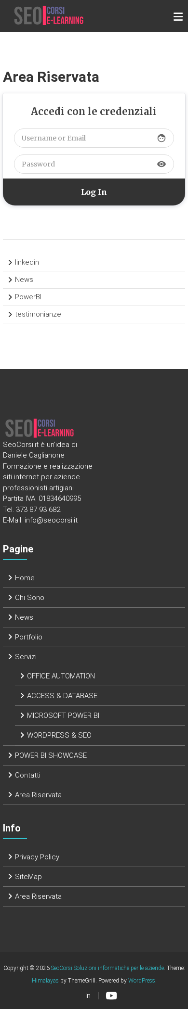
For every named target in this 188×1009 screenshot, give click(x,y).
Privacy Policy (37, 857)
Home (25, 578)
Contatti (27, 775)
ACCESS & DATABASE (62, 695)
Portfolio (28, 637)
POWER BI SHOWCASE (51, 755)
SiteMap (28, 876)
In (88, 995)
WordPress (141, 980)
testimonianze (38, 314)
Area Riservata (38, 795)
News (24, 279)
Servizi (26, 656)
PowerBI (28, 297)
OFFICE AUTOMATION (61, 676)
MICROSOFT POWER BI (63, 715)
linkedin (27, 262)
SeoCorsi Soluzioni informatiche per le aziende (107, 968)
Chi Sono (29, 597)
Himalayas (45, 980)
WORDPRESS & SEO (59, 735)
